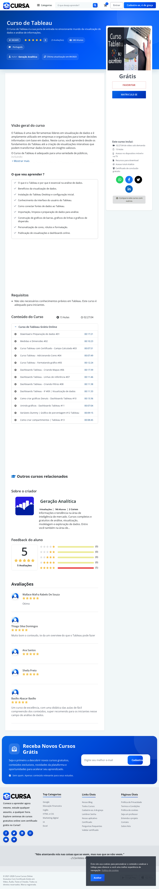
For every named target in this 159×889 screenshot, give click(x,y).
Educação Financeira (52, 805)
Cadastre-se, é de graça (140, 5)
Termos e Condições (130, 806)
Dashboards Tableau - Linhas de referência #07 (45, 376)
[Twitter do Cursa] (14, 833)
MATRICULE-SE (129, 94)
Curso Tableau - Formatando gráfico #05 (41, 362)
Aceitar (97, 877)
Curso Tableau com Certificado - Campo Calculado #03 (48, 348)
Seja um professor (129, 814)
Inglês (45, 810)
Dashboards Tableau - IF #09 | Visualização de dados (47, 391)
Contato (125, 822)
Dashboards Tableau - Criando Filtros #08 (42, 384)
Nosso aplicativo (89, 818)
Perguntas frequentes (92, 826)
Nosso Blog (87, 802)
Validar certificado (90, 830)
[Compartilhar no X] (138, 179)
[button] (54, 326)
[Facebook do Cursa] (6, 833)
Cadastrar (137, 760)
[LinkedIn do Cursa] (22, 833)
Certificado (87, 822)
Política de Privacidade (131, 802)
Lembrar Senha (89, 814)
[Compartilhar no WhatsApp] (119, 179)
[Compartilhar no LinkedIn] (129, 189)
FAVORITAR (129, 85)
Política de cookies (110, 870)
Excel (45, 825)
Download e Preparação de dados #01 (40, 333)
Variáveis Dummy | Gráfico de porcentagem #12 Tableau (49, 412)
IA (44, 822)
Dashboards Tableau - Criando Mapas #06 (42, 369)
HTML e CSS (48, 813)
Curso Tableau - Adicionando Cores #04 (40, 355)
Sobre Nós (126, 826)
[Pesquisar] (95, 5)
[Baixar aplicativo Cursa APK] (14, 839)
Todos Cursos (88, 806)
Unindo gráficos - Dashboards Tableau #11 (42, 405)
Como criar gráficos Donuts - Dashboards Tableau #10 (48, 398)
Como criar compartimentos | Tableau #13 (42, 419)
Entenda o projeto (129, 818)
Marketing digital (50, 817)
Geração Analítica (27, 56)
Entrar (116, 5)
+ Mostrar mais (21, 161)
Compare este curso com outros (131, 200)
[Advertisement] (54, 99)
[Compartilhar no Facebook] (129, 179)
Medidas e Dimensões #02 (34, 341)
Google (46, 802)
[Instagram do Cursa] (30, 833)
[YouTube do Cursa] (6, 839)
